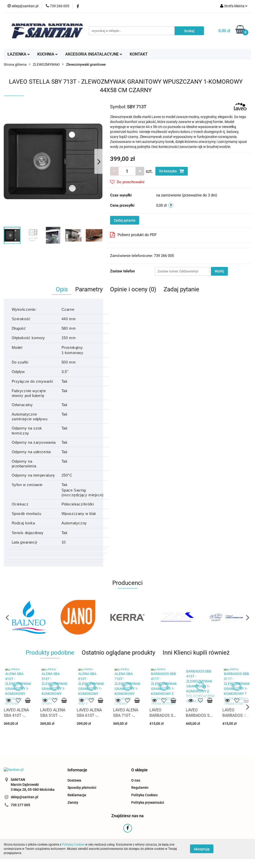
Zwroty (72, 802)
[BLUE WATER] (177, 617)
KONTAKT (139, 54)
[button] (77, 770)
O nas (135, 780)
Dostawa (74, 780)
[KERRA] (78, 617)
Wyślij (219, 271)
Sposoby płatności (81, 788)
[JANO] (28, 617)
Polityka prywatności (147, 802)
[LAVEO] (240, 106)
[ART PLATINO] (226, 617)
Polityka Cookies (144, 795)
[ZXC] (127, 617)
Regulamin (139, 788)
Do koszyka (168, 171)
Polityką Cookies (73, 844)
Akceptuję (202, 849)
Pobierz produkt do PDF (137, 235)
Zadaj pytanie (124, 220)
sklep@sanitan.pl (24, 797)
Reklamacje (76, 795)
